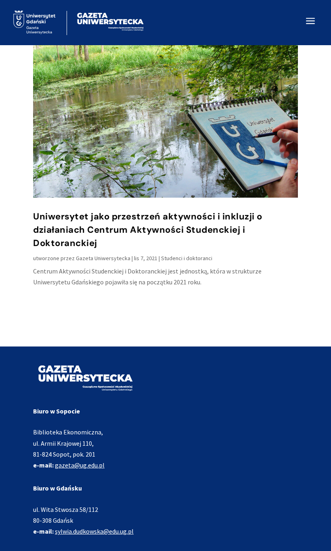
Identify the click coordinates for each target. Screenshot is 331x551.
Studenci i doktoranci (186, 258)
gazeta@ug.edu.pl (80, 465)
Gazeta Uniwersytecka (103, 258)
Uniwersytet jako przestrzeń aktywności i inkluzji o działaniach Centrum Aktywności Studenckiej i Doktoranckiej (147, 230)
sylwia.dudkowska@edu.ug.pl (94, 531)
